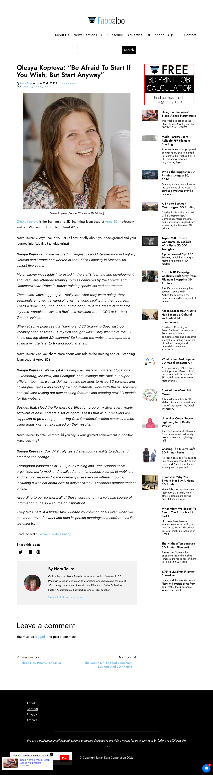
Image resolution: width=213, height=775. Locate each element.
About (31, 703)
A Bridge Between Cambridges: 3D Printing (178, 205)
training (38, 86)
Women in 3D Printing (55, 534)
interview (64, 83)
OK (64, 758)
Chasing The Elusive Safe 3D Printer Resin (178, 451)
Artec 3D (111, 221)
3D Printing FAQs (160, 35)
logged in (41, 636)
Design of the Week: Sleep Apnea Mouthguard (179, 114)
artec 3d (27, 86)
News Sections (85, 35)
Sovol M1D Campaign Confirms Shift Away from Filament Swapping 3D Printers (179, 277)
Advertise (134, 35)
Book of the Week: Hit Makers (176, 392)
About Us (62, 35)
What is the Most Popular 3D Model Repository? (178, 361)
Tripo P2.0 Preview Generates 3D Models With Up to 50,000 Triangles (176, 243)
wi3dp (47, 86)
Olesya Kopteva (27, 221)
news (73, 83)
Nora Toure (26, 83)
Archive (32, 720)
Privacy (32, 714)
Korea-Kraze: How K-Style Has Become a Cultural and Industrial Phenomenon (179, 316)
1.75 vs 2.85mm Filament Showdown (178, 573)
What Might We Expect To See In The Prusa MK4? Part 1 (179, 512)
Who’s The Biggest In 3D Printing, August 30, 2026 (178, 175)
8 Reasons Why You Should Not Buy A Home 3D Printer (178, 481)
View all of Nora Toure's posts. (66, 597)
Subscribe (115, 35)
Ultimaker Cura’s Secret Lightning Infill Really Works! (177, 422)
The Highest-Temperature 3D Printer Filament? (178, 545)
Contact (190, 35)
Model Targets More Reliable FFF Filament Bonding (176, 140)
